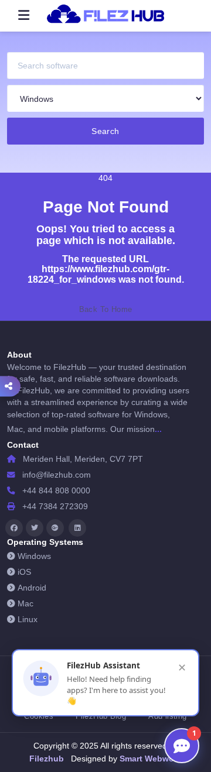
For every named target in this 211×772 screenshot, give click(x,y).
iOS (24, 572)
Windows (34, 556)
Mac (25, 603)
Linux (28, 619)
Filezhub (46, 758)
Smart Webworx (149, 758)
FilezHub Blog (101, 716)
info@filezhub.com (56, 475)
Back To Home (105, 309)
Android (32, 588)
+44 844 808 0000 (56, 490)
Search (105, 131)
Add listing (167, 716)
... (158, 429)
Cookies (38, 716)
